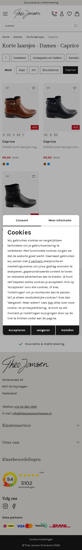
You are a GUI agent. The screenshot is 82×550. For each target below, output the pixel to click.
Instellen (67, 330)
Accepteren (17, 330)
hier (50, 302)
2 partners (36, 261)
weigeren (43, 330)
